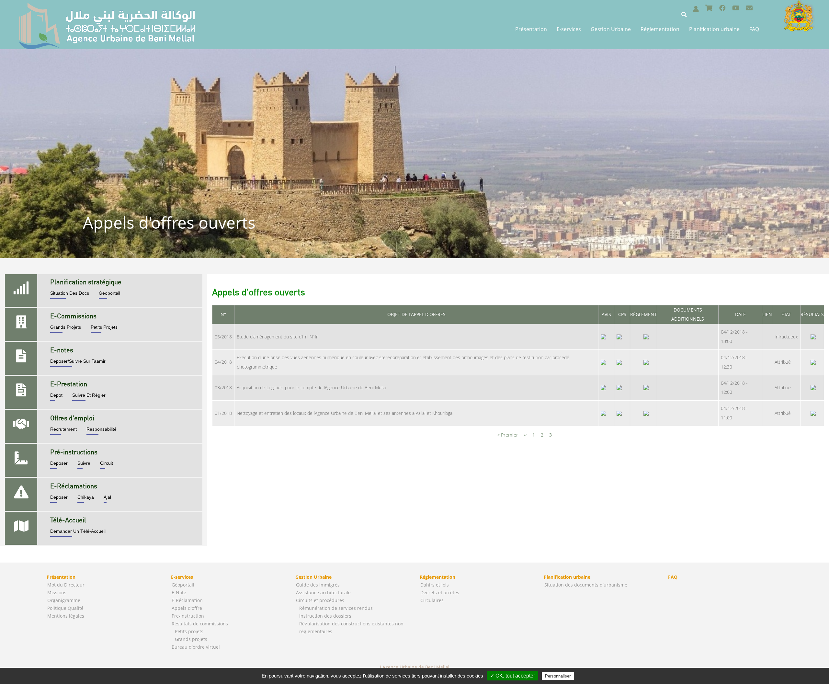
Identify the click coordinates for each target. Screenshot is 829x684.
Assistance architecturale (323, 592)
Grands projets (191, 639)
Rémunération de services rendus (336, 608)
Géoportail (183, 585)
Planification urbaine (714, 29)
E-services (569, 29)
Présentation (531, 29)
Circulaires (432, 600)
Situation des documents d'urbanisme (585, 585)
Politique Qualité (65, 608)
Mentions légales (65, 616)
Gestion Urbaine (611, 29)
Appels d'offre (187, 608)
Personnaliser (558, 676)
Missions (56, 592)
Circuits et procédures (320, 600)
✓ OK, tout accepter (512, 675)
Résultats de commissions (200, 624)
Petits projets (189, 631)
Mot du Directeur (66, 585)
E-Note (179, 592)
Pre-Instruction (188, 616)
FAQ (754, 29)
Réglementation (660, 29)
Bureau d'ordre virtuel (196, 647)
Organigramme (63, 600)
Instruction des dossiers (325, 616)
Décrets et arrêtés (439, 592)
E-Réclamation (187, 600)
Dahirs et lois (434, 585)
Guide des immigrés (318, 585)
